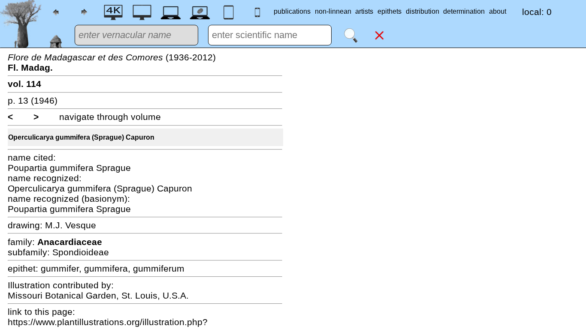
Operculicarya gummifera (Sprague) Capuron (81, 137)
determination (464, 11)
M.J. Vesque (70, 225)
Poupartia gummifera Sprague (69, 168)
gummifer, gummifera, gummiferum (112, 268)
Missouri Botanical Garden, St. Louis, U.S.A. (98, 295)
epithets (390, 11)
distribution (422, 11)
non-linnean (333, 11)
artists (364, 11)
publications (292, 11)
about (497, 11)
